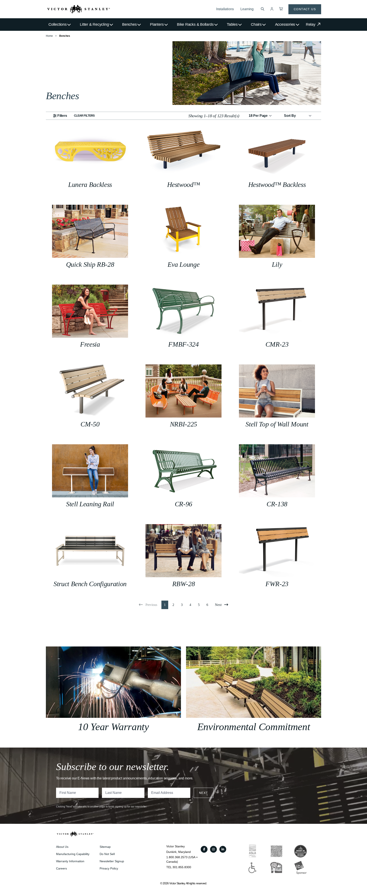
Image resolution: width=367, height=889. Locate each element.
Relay (311, 24)
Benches (129, 24)
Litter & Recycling (94, 24)
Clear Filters (84, 115)
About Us (62, 846)
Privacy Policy (109, 868)
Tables (232, 24)
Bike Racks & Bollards (195, 24)
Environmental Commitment (253, 726)
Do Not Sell (107, 854)
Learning (247, 9)
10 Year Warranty (113, 726)
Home (49, 35)
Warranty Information (70, 861)
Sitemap (105, 846)
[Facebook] (204, 849)
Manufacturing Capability (72, 854)
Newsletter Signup (112, 861)
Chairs (256, 24)
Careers (61, 868)
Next (203, 792)
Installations (225, 9)
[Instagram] (213, 849)
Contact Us (305, 9)
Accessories (285, 24)
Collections (57, 24)
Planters (157, 24)
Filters (62, 115)
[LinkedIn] (222, 849)
